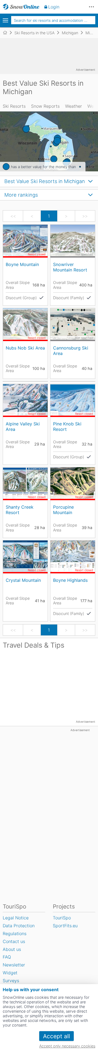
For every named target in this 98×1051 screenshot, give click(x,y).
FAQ (7, 957)
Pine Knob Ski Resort (67, 426)
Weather (73, 106)
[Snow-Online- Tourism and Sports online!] (7, 33)
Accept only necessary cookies (67, 1046)
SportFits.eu (65, 925)
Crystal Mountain (23, 580)
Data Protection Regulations (19, 929)
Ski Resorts (14, 106)
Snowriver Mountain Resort (70, 267)
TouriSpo (62, 917)
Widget (10, 972)
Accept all (56, 1036)
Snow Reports (45, 106)
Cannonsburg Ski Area (70, 350)
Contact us (14, 941)
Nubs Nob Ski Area (25, 348)
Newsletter (14, 964)
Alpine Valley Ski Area (23, 426)
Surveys (11, 980)
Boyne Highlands (70, 580)
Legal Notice (16, 917)
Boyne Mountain (22, 264)
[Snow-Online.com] (21, 7)
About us (12, 949)
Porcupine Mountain (63, 509)
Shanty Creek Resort (19, 509)
